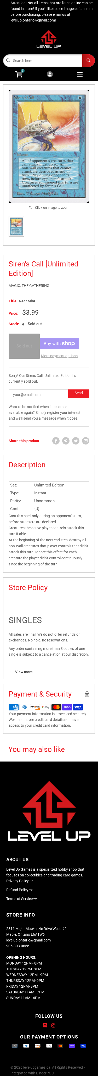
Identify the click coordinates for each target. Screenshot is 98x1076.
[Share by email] (85, 441)
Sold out (24, 346)
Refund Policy (17, 890)
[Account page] (50, 74)
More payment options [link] (59, 356)
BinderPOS (45, 1073)
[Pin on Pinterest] (66, 441)
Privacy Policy (18, 881)
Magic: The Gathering (29, 285)
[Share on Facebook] (56, 441)
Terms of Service (19, 899)
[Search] (88, 60)
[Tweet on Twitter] (75, 441)
